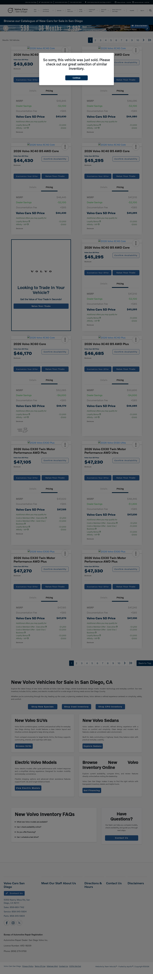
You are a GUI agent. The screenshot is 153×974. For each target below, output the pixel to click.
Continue (76, 78)
